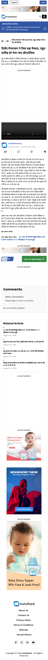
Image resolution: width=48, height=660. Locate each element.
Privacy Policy (23, 620)
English (14, 2)
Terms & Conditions (23, 625)
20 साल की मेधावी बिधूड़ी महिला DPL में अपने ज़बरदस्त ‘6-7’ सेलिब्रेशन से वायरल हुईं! (21, 331)
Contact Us (23, 615)
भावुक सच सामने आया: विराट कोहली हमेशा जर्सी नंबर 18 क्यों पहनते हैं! (23, 342)
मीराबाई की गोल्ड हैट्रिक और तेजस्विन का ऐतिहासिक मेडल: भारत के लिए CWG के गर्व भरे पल (24, 364)
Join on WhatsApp (33, 259)
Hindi (5, 2)
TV (6, 259)
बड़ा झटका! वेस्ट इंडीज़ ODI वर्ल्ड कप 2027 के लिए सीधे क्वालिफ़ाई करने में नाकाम (23, 352)
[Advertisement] (24, 96)
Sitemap (23, 630)
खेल (7, 41)
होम (2, 41)
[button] (40, 16)
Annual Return (24, 634)
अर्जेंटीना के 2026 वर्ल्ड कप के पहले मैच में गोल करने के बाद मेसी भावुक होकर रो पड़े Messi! (23, 28)
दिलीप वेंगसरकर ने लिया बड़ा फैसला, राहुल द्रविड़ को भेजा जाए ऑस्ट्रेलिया (28, 41)
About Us (23, 610)
